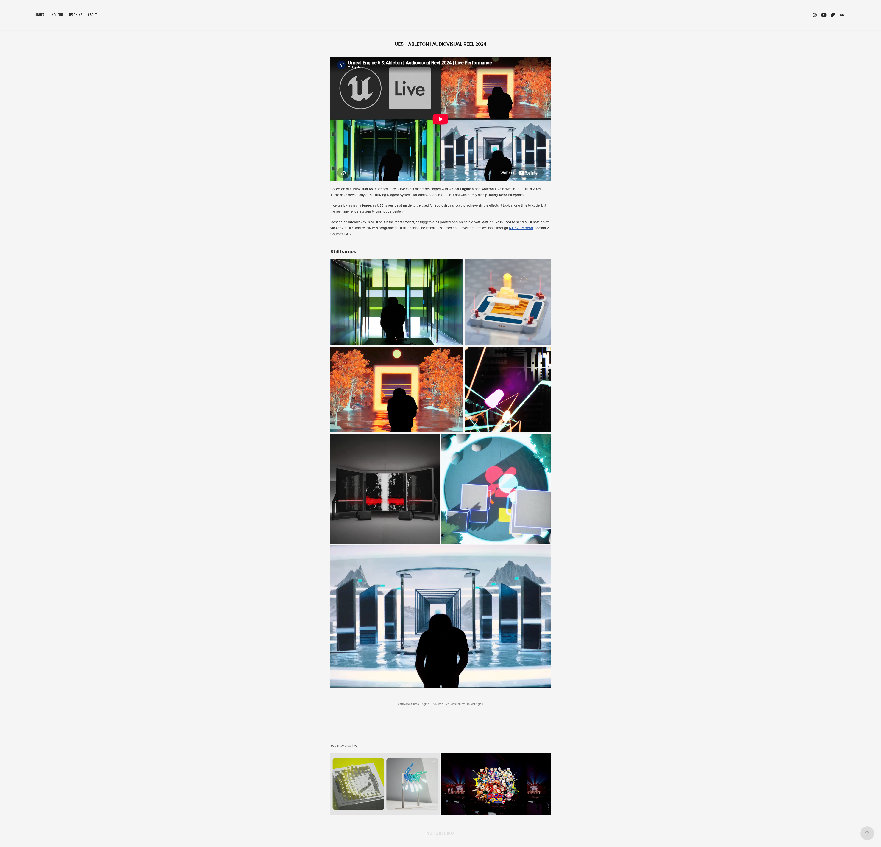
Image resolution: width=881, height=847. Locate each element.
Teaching (75, 14)
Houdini (57, 14)
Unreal (40, 14)
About (92, 14)
